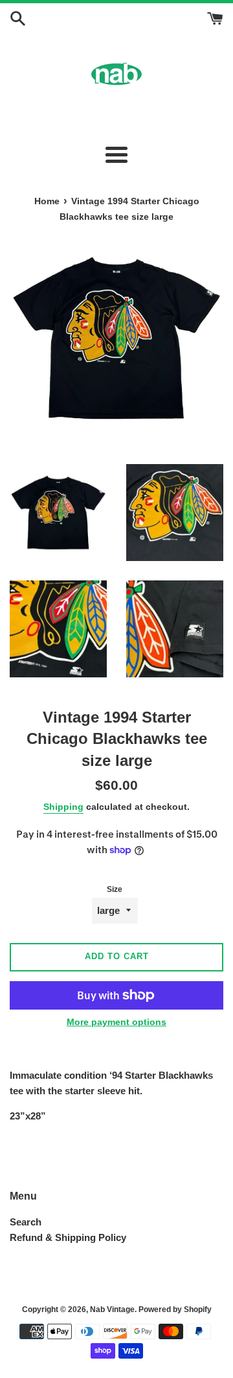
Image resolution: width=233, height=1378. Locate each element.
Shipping (63, 806)
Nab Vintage (112, 1309)
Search (25, 1221)
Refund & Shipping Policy (68, 1237)
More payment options (116, 1022)
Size (114, 889)
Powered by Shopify (175, 1309)
